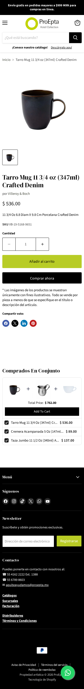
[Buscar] (75, 37)
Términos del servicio (54, 665)
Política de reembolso (42, 670)
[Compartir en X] (14, 323)
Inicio (6, 60)
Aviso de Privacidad (23, 665)
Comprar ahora (42, 278)
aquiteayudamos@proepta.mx (27, 585)
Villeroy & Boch (19, 193)
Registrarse (69, 541)
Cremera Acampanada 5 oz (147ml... (37, 431)
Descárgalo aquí (61, 47)
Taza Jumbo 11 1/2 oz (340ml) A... (35, 440)
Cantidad (8, 233)
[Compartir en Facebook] (5, 323)
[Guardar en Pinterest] (33, 323)
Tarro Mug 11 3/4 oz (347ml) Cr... (34, 422)
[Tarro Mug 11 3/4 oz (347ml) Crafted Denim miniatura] (10, 157)
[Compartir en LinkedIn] (24, 323)
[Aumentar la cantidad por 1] (42, 244)
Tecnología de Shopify (42, 680)
